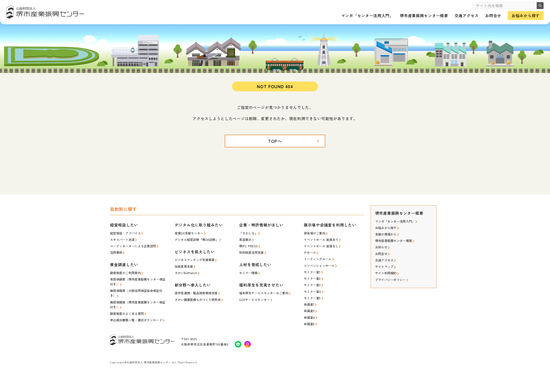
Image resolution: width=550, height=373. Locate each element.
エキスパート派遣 (122, 239)
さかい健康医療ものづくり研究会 (198, 299)
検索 (540, 5)
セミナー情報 (248, 272)
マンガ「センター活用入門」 (395, 221)
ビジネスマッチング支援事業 (195, 259)
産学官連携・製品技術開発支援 (196, 293)
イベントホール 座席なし (321, 246)
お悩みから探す (386, 227)
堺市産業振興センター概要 (393, 240)
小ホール (310, 252)
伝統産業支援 (184, 266)
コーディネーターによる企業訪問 (133, 246)
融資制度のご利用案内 (125, 272)
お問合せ (381, 253)
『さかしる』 (248, 233)
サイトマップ (384, 266)
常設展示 (245, 239)
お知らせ (381, 247)
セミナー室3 (312, 284)
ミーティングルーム (318, 259)
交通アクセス (384, 260)
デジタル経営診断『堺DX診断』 (196, 239)
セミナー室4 (312, 291)
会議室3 (309, 310)
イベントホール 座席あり (321, 239)
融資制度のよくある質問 (127, 313)
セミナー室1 (312, 272)
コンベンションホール (319, 265)
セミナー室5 (312, 298)
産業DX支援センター (189, 233)
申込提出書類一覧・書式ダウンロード (136, 320)
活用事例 (116, 252)
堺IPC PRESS (248, 246)
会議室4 (309, 317)
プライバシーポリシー (390, 279)
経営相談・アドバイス (125, 233)
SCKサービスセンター (254, 299)
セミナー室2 (312, 278)
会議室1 (309, 304)
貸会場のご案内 (314, 233)
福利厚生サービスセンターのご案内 (263, 293)
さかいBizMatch (186, 272)
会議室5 (309, 324)
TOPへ (275, 141)
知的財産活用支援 (251, 252)
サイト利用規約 (386, 273)
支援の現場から (386, 234)
